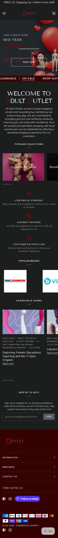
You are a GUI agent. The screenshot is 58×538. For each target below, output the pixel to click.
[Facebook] (4, 498)
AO (6, 525)
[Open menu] (7, 13)
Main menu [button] (9, 467)
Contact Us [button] (10, 476)
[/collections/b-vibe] (45, 281)
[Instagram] (10, 498)
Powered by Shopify (27, 525)
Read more (8, 363)
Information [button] (10, 457)
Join (48, 416)
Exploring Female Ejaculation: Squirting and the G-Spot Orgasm (22, 356)
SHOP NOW (29, 62)
